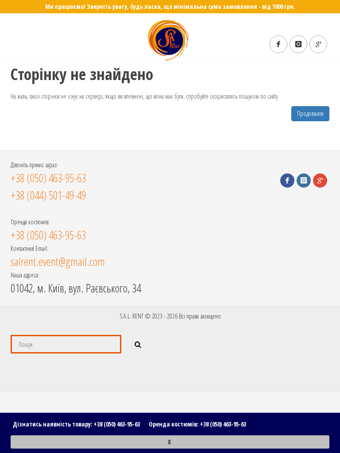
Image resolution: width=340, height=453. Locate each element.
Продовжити (310, 113)
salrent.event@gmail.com (58, 261)
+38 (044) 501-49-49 (48, 195)
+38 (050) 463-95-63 (117, 424)
